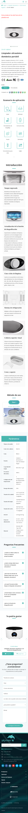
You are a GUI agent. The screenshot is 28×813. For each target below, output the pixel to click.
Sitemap (17, 802)
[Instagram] (9, 765)
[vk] (20, 765)
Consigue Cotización (14, 725)
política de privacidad (7, 802)
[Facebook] (6, 765)
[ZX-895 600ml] (14, 638)
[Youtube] (13, 765)
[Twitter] (17, 765)
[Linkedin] (2, 765)
